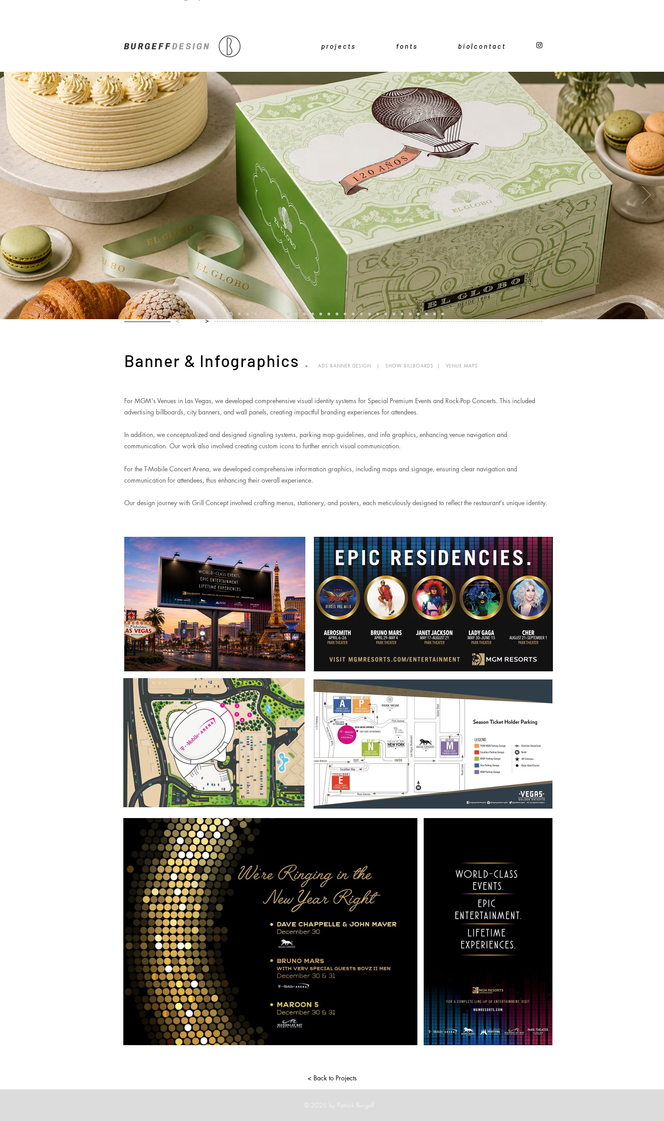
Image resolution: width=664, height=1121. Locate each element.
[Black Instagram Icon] (539, 45)
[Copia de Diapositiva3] (402, 314)
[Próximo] (646, 195)
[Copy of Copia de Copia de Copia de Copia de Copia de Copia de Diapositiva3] (434, 314)
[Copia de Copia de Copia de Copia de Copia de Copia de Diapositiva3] (361, 314)
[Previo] (17, 195)
